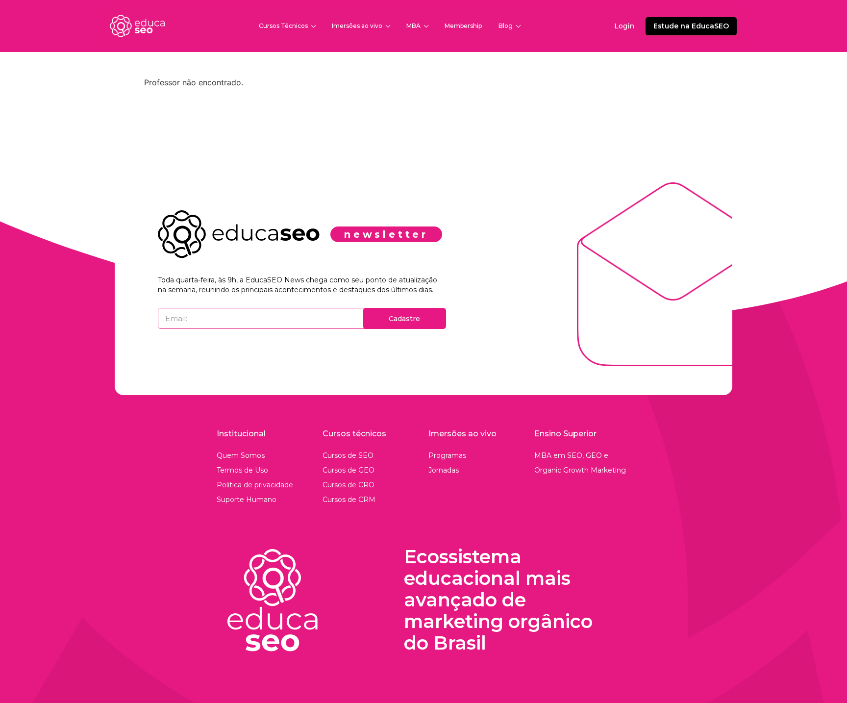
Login (624, 26)
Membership (463, 25)
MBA (413, 25)
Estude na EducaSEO (691, 26)
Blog (505, 25)
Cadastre (404, 318)
